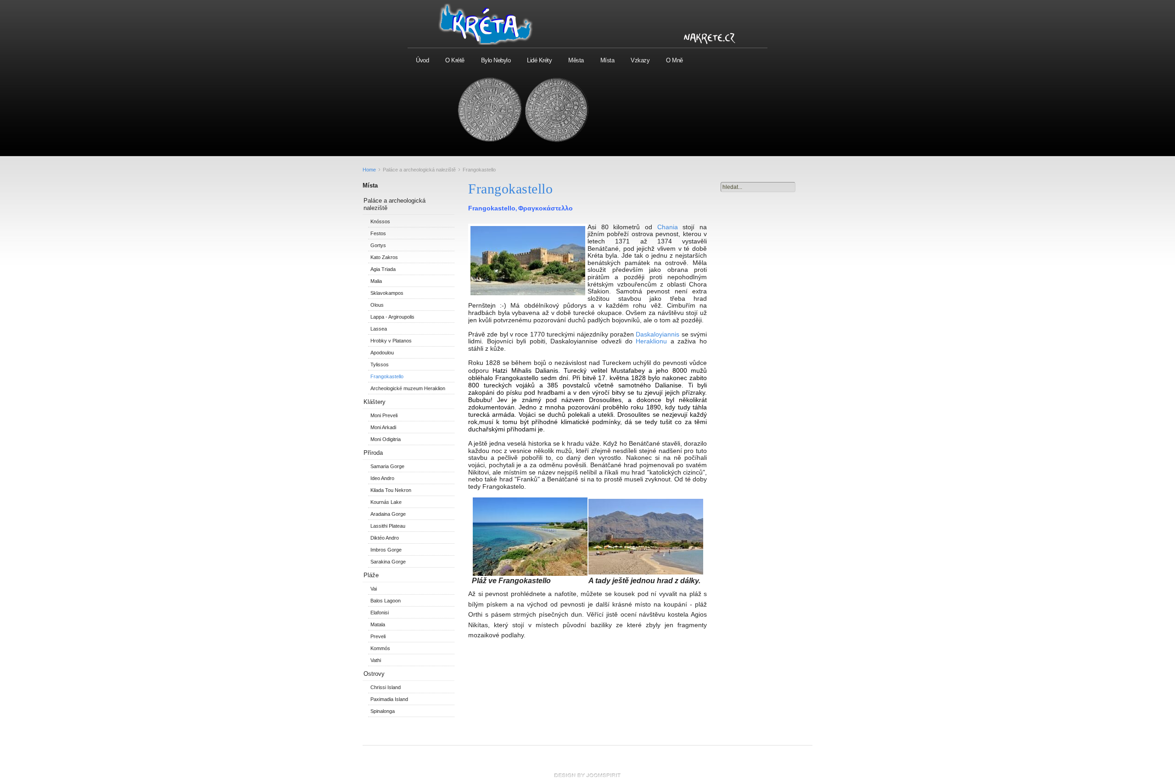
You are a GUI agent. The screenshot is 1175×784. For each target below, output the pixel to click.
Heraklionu (651, 341)
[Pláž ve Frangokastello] (530, 574)
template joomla (587, 775)
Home (369, 169)
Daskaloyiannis (657, 334)
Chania (667, 227)
